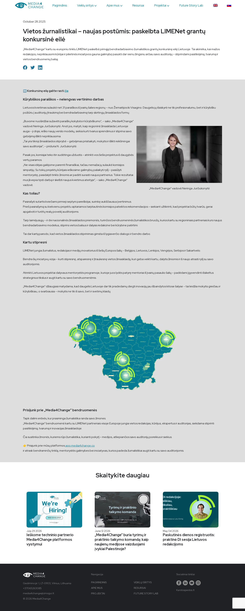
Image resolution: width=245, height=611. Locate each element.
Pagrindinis (59, 5)
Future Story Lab (191, 5)
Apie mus (113, 5)
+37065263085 (32, 588)
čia (66, 91)
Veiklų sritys (85, 5)
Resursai (138, 5)
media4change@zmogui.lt (38, 593)
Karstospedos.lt (185, 590)
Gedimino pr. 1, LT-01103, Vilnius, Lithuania (47, 583)
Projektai (160, 5)
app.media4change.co (80, 445)
